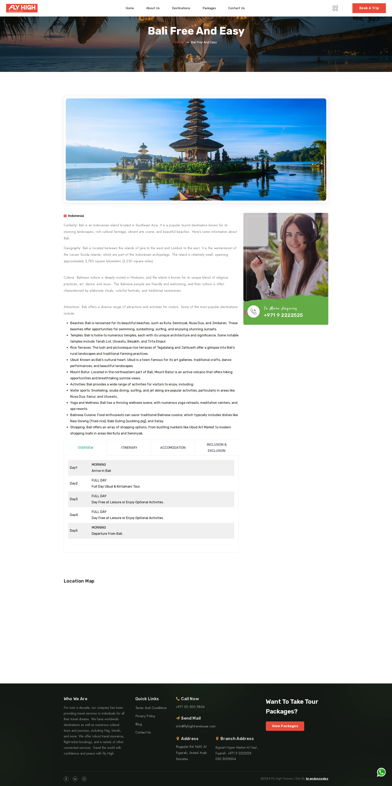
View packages (285, 726)
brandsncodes (317, 778)
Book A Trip (369, 8)
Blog (138, 724)
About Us (153, 8)
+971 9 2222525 (283, 315)
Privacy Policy (145, 716)
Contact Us (236, 8)
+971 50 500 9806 (190, 706)
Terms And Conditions (151, 708)
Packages (209, 8)
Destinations (181, 8)
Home (130, 8)
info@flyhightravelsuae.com (195, 726)
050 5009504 (225, 759)
